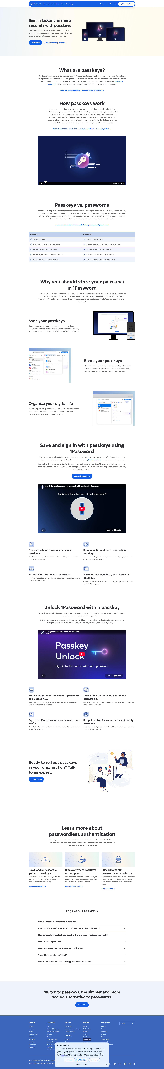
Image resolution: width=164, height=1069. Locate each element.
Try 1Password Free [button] (126, 4)
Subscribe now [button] (107, 889)
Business (31, 1037)
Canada (67, 1042)
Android (103, 1034)
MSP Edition (32, 1042)
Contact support (70, 1031)
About (85, 1026)
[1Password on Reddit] (109, 1064)
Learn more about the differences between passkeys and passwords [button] (81, 225)
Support (64, 4)
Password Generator (53, 1029)
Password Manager (52, 1042)
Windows (104, 1031)
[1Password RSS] (134, 1064)
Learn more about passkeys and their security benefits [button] (81, 90)
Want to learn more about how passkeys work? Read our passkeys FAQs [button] (81, 129)
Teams (31, 1031)
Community (68, 1026)
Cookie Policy (54, 1060)
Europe (67, 1039)
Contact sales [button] (36, 779)
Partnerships (87, 1029)
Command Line (105, 1042)
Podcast (85, 1042)
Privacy (49, 1037)
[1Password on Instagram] (129, 1064)
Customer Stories (52, 1039)
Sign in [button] (102, 4)
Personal (31, 1029)
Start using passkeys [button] (82, 476)
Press (84, 1034)
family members (94, 460)
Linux (102, 1037)
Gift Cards (86, 1037)
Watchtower (32, 1044)
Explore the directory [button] (73, 886)
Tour (48, 1026)
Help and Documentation (72, 1029)
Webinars (49, 1047)
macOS (103, 1026)
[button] (124, 921)
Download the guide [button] (36, 886)
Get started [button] (35, 42)
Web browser (105, 1039)
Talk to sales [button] (112, 4)
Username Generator (53, 1031)
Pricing (70, 4)
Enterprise (32, 1039)
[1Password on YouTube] (115, 1064)
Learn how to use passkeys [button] (54, 42)
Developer (32, 1047)
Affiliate (85, 1031)
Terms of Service (34, 1060)
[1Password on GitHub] (120, 1064)
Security (49, 1034)
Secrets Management (53, 1050)
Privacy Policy (44, 1060)
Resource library (52, 1044)
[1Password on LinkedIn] (125, 1064)
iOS (102, 1029)
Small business (33, 1034)
